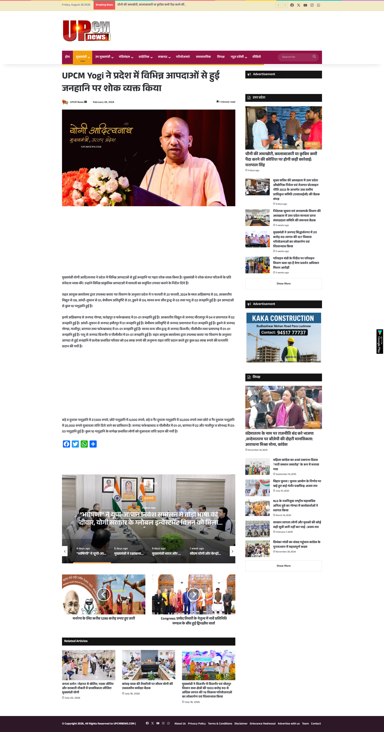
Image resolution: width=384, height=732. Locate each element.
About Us (180, 724)
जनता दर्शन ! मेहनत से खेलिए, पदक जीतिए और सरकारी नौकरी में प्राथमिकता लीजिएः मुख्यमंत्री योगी (88, 689)
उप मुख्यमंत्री (102, 57)
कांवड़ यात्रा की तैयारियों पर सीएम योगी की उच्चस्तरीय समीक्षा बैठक (147, 686)
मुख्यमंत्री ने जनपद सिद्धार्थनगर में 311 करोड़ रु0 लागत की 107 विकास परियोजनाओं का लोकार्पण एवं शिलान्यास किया (295, 240)
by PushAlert (158, 26)
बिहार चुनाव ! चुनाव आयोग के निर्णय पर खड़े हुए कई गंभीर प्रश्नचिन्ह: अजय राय (297, 484)
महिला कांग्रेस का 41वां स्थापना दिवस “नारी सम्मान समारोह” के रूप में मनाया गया (296, 465)
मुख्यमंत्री (81, 57)
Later (201, 22)
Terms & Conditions (220, 724)
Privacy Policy (197, 724)
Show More (284, 284)
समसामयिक (203, 57)
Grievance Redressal (263, 724)
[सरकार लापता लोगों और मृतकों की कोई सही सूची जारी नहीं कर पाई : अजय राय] (257, 529)
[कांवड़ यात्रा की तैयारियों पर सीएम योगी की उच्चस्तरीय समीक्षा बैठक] (148, 665)
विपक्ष (220, 57)
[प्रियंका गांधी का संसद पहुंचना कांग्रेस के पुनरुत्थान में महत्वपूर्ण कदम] (257, 548)
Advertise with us (289, 724)
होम (67, 57)
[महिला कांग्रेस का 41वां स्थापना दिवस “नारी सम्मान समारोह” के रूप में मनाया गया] (257, 466)
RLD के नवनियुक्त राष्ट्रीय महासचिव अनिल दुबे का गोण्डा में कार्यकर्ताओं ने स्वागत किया (295, 506)
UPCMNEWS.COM (124, 724)
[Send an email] (85, 102)
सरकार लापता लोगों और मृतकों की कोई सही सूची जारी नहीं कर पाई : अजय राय (297, 525)
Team (305, 724)
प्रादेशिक (144, 57)
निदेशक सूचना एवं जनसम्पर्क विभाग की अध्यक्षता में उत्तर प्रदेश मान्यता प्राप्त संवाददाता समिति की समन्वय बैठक (297, 216)
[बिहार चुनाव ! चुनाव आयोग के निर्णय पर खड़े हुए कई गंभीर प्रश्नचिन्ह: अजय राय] (257, 488)
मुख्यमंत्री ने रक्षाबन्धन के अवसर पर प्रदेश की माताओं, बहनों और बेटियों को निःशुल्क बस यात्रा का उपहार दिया (148, 519)
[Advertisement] (148, 244)
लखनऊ (162, 57)
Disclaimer (241, 724)
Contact (316, 724)
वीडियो (256, 57)
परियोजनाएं (183, 57)
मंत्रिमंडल (124, 57)
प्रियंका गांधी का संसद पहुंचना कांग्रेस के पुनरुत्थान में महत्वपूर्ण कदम (296, 545)
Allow (225, 22)
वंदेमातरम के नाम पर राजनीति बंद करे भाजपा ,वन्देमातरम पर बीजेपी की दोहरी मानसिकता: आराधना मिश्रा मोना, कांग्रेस (279, 439)
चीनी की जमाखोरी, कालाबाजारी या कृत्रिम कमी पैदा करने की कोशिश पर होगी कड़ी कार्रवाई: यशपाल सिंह (281, 160)
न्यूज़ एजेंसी (237, 57)
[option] (148, 518)
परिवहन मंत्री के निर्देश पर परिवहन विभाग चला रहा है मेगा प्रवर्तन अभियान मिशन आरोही (296, 263)
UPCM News (77, 102)
